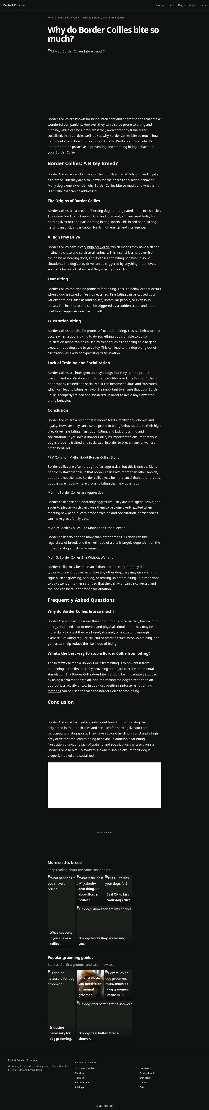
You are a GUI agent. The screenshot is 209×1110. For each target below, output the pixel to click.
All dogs (79, 1087)
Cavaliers (144, 1068)
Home (160, 5)
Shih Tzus (144, 1077)
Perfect (14, 5)
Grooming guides (84, 1068)
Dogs (181, 5)
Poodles (79, 1073)
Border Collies (73, 17)
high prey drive (98, 247)
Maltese (143, 1082)
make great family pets (71, 518)
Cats (203, 5)
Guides (171, 5)
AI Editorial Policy (104, 1105)
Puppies (192, 5)
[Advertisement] (104, 785)
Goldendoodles (147, 1073)
